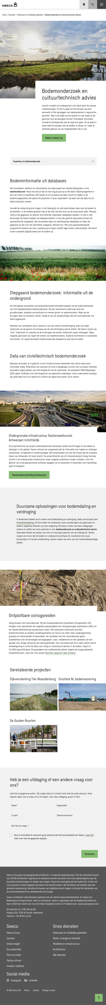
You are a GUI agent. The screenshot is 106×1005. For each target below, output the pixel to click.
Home (4, 15)
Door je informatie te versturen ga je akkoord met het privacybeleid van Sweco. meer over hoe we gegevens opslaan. (54, 837)
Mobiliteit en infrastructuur (66, 943)
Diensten (12, 15)
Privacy (27, 990)
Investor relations (15, 965)
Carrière (11, 938)
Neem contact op (54, 137)
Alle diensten (59, 954)
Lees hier (90, 835)
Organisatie (62, 805)
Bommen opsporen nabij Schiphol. (61, 653)
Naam (14, 805)
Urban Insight (13, 943)
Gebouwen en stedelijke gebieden (30, 15)
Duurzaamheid (14, 949)
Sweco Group (13, 932)
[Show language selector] (84, 4)
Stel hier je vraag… (20, 825)
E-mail (14, 815)
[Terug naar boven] (99, 998)
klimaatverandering (25, 522)
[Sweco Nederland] (9, 4)
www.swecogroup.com (88, 903)
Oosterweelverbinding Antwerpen (29, 474)
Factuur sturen (14, 960)
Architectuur (59, 949)
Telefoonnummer (65, 815)
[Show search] (92, 4)
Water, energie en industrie (66, 938)
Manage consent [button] (48, 990)
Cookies (36, 990)
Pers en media (14, 954)
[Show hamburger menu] (101, 4)
